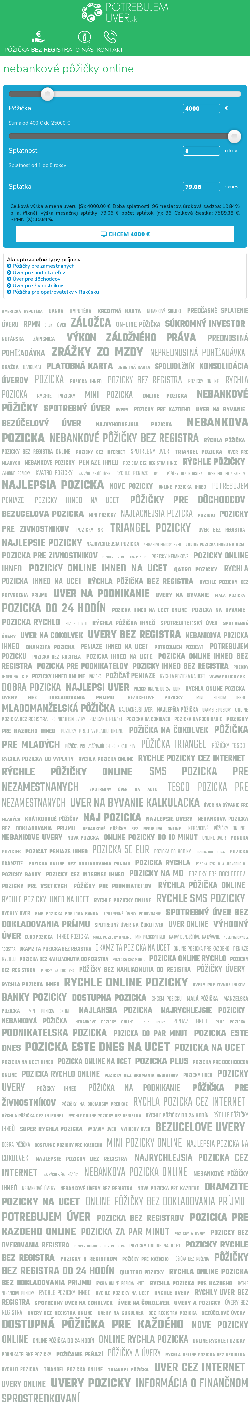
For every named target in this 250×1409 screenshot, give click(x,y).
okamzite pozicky (216, 710)
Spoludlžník (175, 367)
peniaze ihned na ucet (114, 647)
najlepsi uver (97, 688)
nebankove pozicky (49, 463)
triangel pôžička (128, 1370)
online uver (214, 838)
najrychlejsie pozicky (203, 1011)
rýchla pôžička (224, 440)
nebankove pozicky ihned (162, 545)
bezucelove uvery (200, 1128)
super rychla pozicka (51, 1129)
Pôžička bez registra (38, 49)
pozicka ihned (86, 382)
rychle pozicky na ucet (122, 1293)
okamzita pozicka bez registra (55, 949)
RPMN (31, 325)
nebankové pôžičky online (216, 829)
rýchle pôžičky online (67, 772)
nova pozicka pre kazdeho (168, 1188)
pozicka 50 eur (120, 850)
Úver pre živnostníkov (37, 285)
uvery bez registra (134, 635)
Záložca (91, 323)
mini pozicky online (144, 1143)
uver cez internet (199, 1368)
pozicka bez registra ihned (150, 463)
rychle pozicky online (122, 901)
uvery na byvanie (182, 595)
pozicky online (203, 382)
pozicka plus (161, 1061)
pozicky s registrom (89, 1259)
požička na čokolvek (168, 731)
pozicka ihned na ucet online (149, 610)
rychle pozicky (56, 396)
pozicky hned (198, 1075)
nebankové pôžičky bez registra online (132, 829)
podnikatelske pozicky (26, 1355)
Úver (61, 325)
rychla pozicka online (105, 759)
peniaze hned (190, 1021)
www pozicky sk (227, 677)
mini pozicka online (49, 1011)
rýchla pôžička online (201, 886)
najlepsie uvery (169, 819)
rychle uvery (171, 1293)
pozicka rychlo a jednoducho (220, 864)
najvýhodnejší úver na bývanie (194, 937)
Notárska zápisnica (28, 339)
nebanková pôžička (34, 1021)
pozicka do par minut (150, 1034)
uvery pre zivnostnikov (219, 985)
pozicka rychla (162, 863)
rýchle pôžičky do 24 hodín (177, 1115)
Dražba (10, 367)
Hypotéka (80, 311)
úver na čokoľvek (143, 1303)
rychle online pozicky (126, 983)
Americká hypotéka (22, 311)
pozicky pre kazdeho (162, 410)
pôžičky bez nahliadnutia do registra (135, 970)
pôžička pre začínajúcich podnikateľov (100, 746)
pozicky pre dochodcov (217, 874)
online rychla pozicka (143, 1340)
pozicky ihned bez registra (181, 666)
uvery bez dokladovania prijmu (58, 698)
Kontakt (110, 49)
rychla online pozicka (215, 689)
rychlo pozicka (20, 1369)
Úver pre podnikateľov (38, 272)
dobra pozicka (31, 688)
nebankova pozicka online (135, 1172)
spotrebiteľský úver (188, 623)
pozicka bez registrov (140, 1218)
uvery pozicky (91, 1383)
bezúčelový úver (41, 424)
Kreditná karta (119, 311)
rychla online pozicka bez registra (205, 1355)
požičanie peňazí (79, 1355)
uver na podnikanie (101, 594)
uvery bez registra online (60, 1313)
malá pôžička (202, 999)
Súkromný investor (205, 324)
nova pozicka (83, 838)
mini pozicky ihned (150, 937)
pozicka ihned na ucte (119, 657)
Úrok (48, 325)
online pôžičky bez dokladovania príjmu (165, 1202)
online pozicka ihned (182, 487)
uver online (189, 925)
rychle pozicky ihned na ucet (45, 900)
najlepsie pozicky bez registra (81, 1159)
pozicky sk (89, 530)
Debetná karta (134, 367)
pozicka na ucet (209, 1048)
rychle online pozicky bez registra (105, 1116)
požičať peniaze (130, 676)
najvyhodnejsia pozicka (134, 425)
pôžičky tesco (228, 746)
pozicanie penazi (105, 719)
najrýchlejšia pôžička (60, 1174)
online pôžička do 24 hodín (63, 1341)
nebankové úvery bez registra (96, 1189)
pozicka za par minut (125, 1232)
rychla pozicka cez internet (189, 1102)
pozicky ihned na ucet (77, 501)
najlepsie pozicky (42, 543)
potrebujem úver (46, 1217)
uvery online (24, 1384)
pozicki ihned (76, 623)
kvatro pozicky (54, 473)
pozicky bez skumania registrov (141, 1075)
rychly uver (16, 914)
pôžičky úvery (221, 970)
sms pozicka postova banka (66, 914)
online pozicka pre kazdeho (201, 949)
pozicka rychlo (31, 622)
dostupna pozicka (109, 998)
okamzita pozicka (50, 647)
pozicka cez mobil (129, 959)
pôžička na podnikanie (134, 1088)
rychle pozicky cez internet (191, 759)
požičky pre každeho (145, 1259)
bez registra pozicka (172, 1313)
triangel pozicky (150, 528)
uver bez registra (221, 530)
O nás (85, 49)
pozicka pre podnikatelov (82, 666)
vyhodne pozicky (16, 474)
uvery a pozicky (197, 1303)
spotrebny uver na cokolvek (74, 1303)
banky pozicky (34, 998)
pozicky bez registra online (36, 452)
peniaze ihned (98, 463)
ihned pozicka (73, 937)
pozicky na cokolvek (57, 970)
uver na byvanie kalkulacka (135, 803)
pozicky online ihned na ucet (98, 568)
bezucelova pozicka (43, 514)
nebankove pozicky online (105, 1022)
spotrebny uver (150, 452)
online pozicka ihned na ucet (215, 545)
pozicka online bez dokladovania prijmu (79, 864)
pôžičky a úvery (134, 1353)
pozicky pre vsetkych (34, 886)
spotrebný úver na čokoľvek (129, 925)
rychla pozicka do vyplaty (38, 759)
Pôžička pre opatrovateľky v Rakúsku (55, 292)
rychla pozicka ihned (31, 985)
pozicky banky (21, 875)
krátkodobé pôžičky (51, 819)
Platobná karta (79, 366)
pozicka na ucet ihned (27, 1062)
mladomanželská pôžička (58, 708)
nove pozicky (131, 487)
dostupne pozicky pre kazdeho (68, 1145)
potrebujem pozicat (179, 647)
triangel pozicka (198, 452)
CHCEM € (128, 234)
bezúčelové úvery (223, 1313)
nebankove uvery (32, 838)
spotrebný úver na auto (123, 789)
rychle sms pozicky (200, 899)
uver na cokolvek (52, 636)
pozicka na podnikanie (198, 719)
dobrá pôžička (16, 1145)
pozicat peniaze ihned (56, 852)
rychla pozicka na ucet (182, 677)
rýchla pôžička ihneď (123, 623)
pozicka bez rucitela (56, 657)
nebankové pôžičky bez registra (124, 439)
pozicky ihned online (58, 677)
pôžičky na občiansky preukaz (95, 1104)
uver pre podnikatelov (226, 474)
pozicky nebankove (169, 557)
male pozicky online (112, 937)
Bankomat (33, 367)
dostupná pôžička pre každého (93, 1325)
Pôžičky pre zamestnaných (43, 266)
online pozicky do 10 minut (151, 838)
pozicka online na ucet (94, 1062)
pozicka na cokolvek (148, 719)
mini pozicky (102, 515)
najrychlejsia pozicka (112, 544)
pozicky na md (156, 874)
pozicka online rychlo (187, 959)
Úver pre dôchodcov (35, 279)
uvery (122, 410)
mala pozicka (230, 595)
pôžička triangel (173, 745)
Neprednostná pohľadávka (197, 353)
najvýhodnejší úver (94, 474)
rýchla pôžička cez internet (33, 1116)
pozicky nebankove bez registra (99, 1246)
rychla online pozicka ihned (120, 1284)
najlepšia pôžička (177, 710)
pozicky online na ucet (154, 1246)
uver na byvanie (220, 410)
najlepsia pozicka (53, 485)
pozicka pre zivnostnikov (50, 556)
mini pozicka (109, 395)
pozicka (49, 380)
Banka (56, 311)
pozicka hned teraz (210, 852)
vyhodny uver (136, 1129)
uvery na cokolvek (120, 1313)
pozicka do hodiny (172, 852)
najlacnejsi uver (136, 710)
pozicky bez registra (145, 380)
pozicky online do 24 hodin (157, 689)
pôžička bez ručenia (191, 1259)
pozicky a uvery (190, 1234)
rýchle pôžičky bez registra (178, 474)
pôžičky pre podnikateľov (113, 886)
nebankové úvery (39, 1188)
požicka (95, 677)
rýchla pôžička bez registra (140, 582)
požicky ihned (56, 1089)
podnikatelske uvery (68, 719)
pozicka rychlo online (61, 1074)
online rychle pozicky (219, 1341)
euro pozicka (39, 937)
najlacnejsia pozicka (157, 514)
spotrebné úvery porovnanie (132, 914)
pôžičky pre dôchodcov (187, 500)
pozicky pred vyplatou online (92, 731)
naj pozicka (112, 818)
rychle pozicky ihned (65, 1293)
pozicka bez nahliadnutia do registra (64, 959)
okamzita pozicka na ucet (132, 948)
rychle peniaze (132, 473)
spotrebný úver (77, 409)
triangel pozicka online (73, 1370)
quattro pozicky (142, 1272)
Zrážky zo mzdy (97, 353)
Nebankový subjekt (164, 311)
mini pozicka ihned (220, 698)
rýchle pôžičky (214, 462)
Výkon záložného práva (131, 338)
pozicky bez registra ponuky (124, 557)
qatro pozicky (195, 570)
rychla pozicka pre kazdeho (191, 1284)
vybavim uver (102, 1129)
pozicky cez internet (100, 452)
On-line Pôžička (138, 325)
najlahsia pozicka (115, 1011)
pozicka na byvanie (218, 610)
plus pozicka (230, 1022)
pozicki (206, 515)
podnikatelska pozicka (54, 1033)
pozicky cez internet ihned (85, 875)
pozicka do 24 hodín (54, 608)
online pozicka (165, 396)
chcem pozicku (167, 999)
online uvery (153, 1022)
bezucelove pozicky (155, 698)
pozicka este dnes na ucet (97, 1047)
